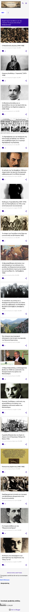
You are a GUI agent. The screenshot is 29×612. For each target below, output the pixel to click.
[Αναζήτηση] (23, 3)
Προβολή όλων (6, 24)
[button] (26, 51)
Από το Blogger (15, 609)
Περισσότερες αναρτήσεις (14, 572)
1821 (2, 12)
